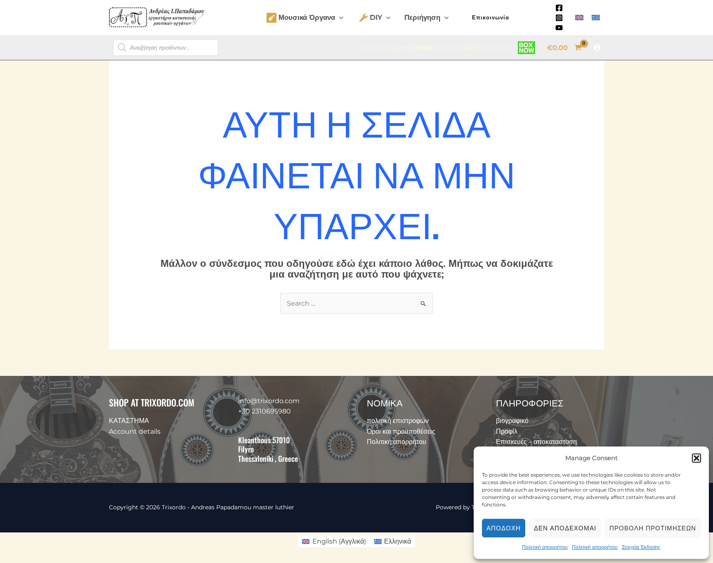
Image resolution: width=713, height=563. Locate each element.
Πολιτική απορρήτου (545, 547)
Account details (135, 431)
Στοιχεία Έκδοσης (641, 547)
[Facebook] (559, 8)
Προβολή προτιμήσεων (652, 528)
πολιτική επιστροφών (398, 421)
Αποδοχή (503, 528)
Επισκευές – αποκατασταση (536, 442)
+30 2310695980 (264, 411)
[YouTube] (559, 27)
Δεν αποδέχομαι (565, 528)
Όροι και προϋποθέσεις (401, 431)
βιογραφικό (512, 421)
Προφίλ (506, 431)
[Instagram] (559, 17)
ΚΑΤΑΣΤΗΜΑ (129, 421)
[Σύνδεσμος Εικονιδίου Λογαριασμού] (597, 47)
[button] (696, 458)
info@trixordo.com (269, 401)
